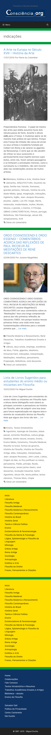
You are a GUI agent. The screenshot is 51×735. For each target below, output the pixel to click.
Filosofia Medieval (37, 442)
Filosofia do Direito (14, 566)
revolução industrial (23, 471)
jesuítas (7, 201)
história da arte (37, 190)
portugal (42, 211)
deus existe (19, 347)
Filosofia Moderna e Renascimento (22, 336)
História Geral (38, 179)
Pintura (34, 211)
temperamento (11, 219)
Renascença (9, 467)
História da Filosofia (13, 449)
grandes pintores (12, 190)
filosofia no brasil (12, 446)
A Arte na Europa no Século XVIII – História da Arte (23, 51)
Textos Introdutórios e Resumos (20, 686)
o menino (25, 208)
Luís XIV (23, 201)
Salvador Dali (11, 705)
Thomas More (20, 478)
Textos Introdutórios (23, 428)
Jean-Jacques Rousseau (32, 197)
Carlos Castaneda (13, 712)
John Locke (33, 456)
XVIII (21, 219)
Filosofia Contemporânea (17, 513)
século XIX (37, 215)
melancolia (9, 204)
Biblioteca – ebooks (14, 693)
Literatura (9, 499)
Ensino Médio (10, 442)
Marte (38, 201)
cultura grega (37, 435)
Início (7, 495)
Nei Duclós (10, 716)
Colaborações (11, 679)
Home (7, 675)
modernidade (21, 204)
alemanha (11, 183)
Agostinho (11, 431)
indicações (40, 193)
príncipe (27, 464)
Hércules (25, 190)
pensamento (33, 357)
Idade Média (10, 193)
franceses (34, 186)
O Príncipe (36, 208)
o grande (16, 208)
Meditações (9, 357)
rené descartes (34, 361)
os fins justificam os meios (31, 460)
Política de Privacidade (16, 709)
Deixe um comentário (16, 222)
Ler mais (22, 328)
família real (15, 186)
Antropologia (11, 559)
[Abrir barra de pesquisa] (47, 24)
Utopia (31, 478)
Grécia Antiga (11, 549)
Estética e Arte (24, 179)
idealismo (33, 350)
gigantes (24, 350)
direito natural (19, 438)
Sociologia (9, 556)
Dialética (8, 438)
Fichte (15, 350)
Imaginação (28, 193)
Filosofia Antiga (12, 503)
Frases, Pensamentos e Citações (20, 570)
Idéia (13, 453)
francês (25, 186)
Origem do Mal (11, 460)
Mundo (40, 204)
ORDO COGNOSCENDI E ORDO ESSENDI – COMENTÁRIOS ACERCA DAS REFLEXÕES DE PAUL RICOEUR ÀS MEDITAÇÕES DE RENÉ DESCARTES (25, 244)
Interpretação (36, 354)
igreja (19, 193)
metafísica (21, 357)
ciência (9, 347)
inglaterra (8, 197)
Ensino (9, 428)
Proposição (9, 361)
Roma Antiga (11, 552)
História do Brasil (13, 517)
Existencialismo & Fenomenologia (20, 531)
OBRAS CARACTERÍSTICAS (16, 211)
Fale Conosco (11, 683)
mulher (32, 204)
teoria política (31, 474)
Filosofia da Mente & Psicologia (20, 535)
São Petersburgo (23, 215)
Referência (9, 215)
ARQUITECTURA (25, 183)
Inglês (16, 197)
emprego (30, 347)
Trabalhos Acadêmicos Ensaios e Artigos (24, 690)
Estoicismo (23, 442)
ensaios (31, 438)
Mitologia (9, 545)
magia (31, 201)
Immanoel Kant (11, 354)
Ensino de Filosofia (14, 697)
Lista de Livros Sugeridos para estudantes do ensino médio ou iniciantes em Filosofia (25, 381)
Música (7, 208)
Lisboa (43, 456)
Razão (35, 464)
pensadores (9, 464)
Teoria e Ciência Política (16, 524)
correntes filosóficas (20, 435)
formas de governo (30, 446)
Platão (19, 464)
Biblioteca (11, 179)
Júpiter (15, 201)
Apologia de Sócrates (27, 431)
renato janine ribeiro (25, 467)
